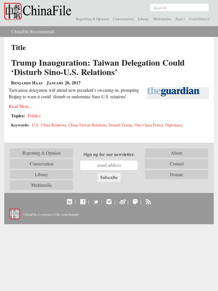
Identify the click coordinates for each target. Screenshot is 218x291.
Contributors (199, 18)
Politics (34, 116)
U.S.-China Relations (49, 125)
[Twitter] (95, 201)
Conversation (123, 18)
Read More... (20, 106)
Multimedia (162, 18)
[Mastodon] (135, 201)
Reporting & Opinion (92, 18)
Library (143, 18)
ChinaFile (39, 11)
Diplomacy (174, 125)
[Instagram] (108, 201)
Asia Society (69, 214)
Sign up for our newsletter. (109, 154)
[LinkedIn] (69, 201)
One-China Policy (149, 125)
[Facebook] (82, 201)
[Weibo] (122, 201)
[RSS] (148, 201)
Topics (180, 18)
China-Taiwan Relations (87, 125)
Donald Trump (120, 125)
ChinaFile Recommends (32, 31)
